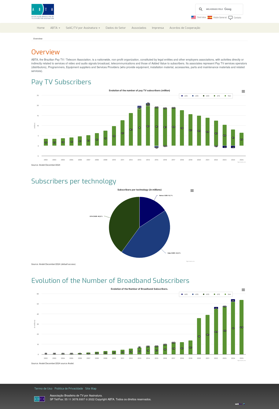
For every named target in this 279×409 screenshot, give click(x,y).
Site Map (90, 388)
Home (41, 28)
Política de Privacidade (69, 388)
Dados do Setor (116, 28)
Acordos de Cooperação (184, 28)
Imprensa (158, 28)
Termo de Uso (43, 388)
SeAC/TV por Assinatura (82, 28)
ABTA (54, 28)
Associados (139, 28)
